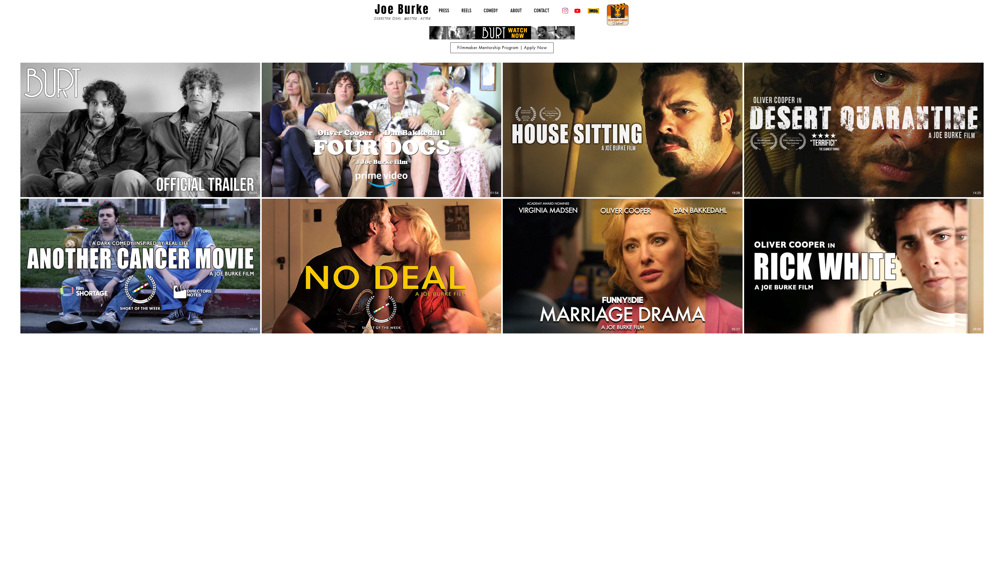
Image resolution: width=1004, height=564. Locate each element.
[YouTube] (577, 11)
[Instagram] (565, 11)
